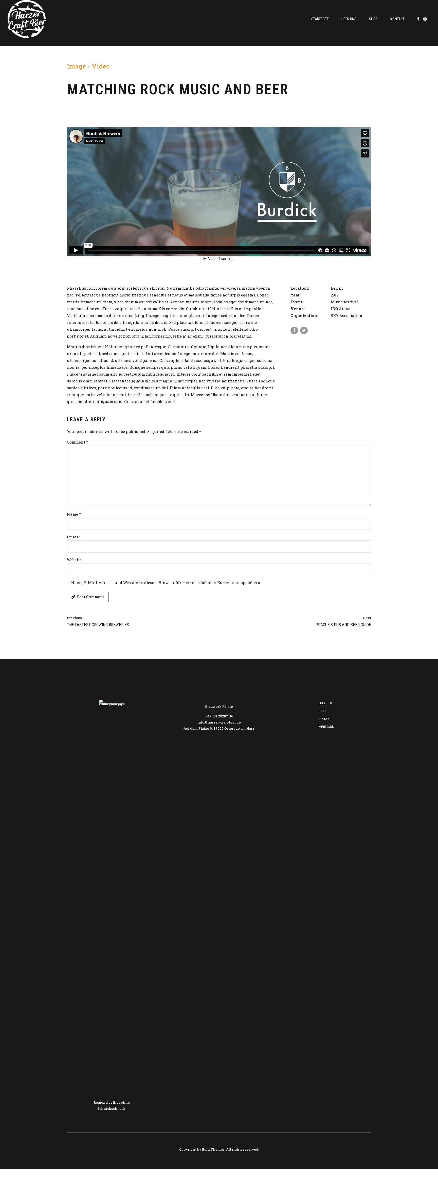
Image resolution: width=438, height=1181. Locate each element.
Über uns (348, 19)
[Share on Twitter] (304, 330)
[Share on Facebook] (294, 330)
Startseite (320, 19)
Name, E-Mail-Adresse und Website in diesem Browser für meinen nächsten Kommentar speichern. (166, 582)
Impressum (326, 727)
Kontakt (397, 19)
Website (74, 559)
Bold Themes (213, 1149)
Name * (74, 514)
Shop (373, 19)
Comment (77, 442)
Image (76, 66)
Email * (74, 536)
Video (101, 66)
